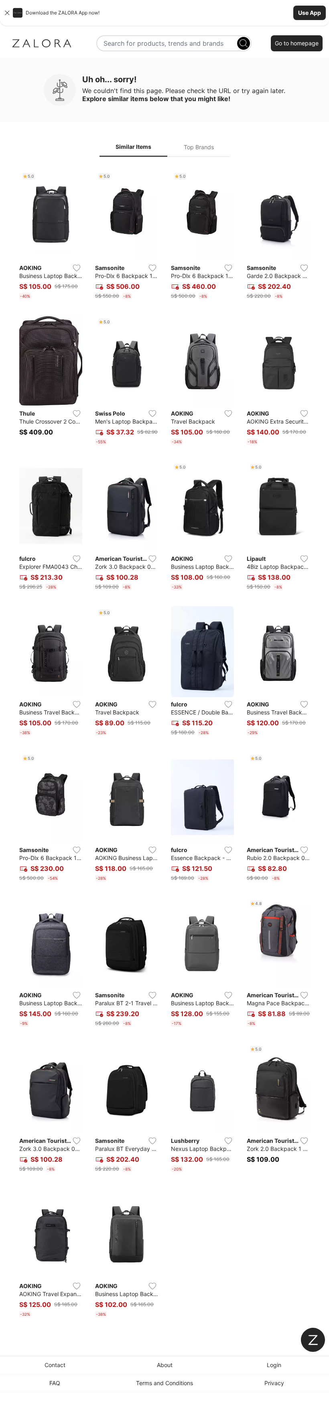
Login (274, 1364)
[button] (164, 13)
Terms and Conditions (164, 1383)
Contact (55, 1364)
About (165, 1364)
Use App (309, 12)
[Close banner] (7, 13)
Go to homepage (297, 43)
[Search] (243, 43)
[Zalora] (41, 43)
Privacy (274, 1383)
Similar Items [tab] (133, 146)
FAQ (54, 1383)
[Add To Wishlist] (76, 268)
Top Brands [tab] (199, 147)
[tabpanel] (164, 745)
